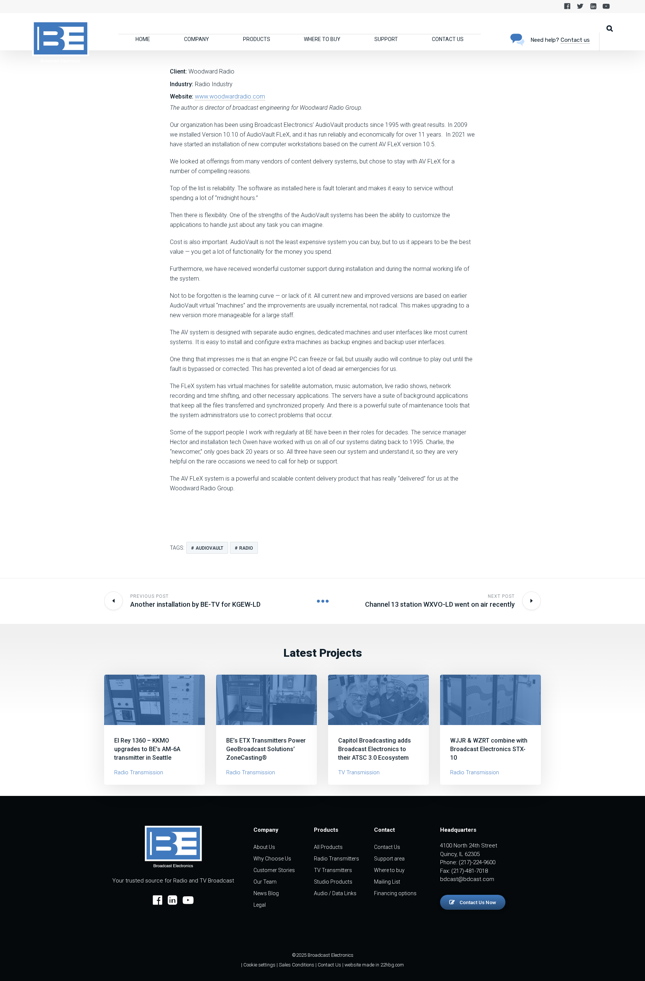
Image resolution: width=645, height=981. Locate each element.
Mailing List (387, 882)
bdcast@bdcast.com (467, 879)
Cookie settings (259, 965)
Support (386, 39)
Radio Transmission (138, 772)
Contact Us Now (477, 902)
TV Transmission (359, 772)
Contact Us (448, 39)
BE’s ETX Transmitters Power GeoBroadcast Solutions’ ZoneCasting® (266, 749)
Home (142, 39)
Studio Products (333, 882)
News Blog (266, 893)
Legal (259, 905)
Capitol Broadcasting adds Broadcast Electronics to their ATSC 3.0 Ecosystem (374, 749)
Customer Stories (274, 870)
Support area (389, 859)
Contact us (575, 40)
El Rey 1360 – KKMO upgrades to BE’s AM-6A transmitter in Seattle (147, 749)
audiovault (209, 548)
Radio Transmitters (336, 859)
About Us (264, 847)
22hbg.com (392, 965)
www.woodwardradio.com (230, 96)
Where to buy (322, 39)
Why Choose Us (272, 859)
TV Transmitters (333, 870)
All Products (328, 847)
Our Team (265, 882)
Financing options (395, 893)
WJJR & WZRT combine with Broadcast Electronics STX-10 (488, 749)
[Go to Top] (630, 964)
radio (246, 548)
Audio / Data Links (335, 893)
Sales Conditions (296, 965)
